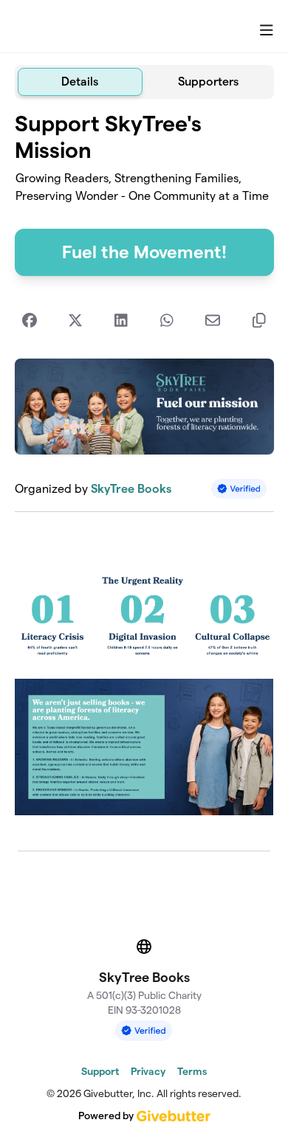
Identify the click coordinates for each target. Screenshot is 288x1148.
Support (100, 1071)
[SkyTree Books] (74, 26)
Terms (192, 1071)
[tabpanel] (144, 469)
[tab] (80, 82)
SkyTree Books (131, 489)
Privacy (148, 1071)
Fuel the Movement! (144, 252)
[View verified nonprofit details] (239, 488)
